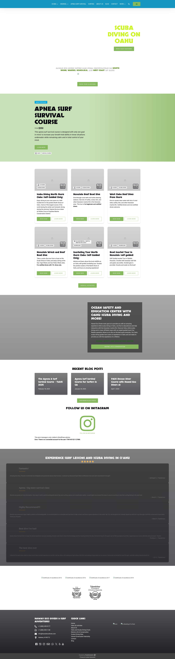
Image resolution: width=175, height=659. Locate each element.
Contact (114, 4)
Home (73, 623)
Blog (107, 4)
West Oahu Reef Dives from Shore (122, 196)
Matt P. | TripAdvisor (158, 519)
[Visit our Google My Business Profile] (40, 644)
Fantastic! (24, 468)
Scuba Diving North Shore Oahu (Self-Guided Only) (50, 196)
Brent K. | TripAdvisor (158, 497)
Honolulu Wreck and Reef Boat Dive (51, 254)
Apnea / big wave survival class (34, 488)
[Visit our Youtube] (63, 644)
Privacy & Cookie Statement (87, 657)
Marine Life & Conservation (80, 632)
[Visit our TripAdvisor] (48, 644)
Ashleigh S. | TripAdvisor (157, 478)
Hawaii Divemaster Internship (80, 636)
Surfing (91, 4)
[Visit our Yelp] (59, 644)
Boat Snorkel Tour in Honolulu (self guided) (122, 254)
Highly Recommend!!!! (29, 507)
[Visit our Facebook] (36, 644)
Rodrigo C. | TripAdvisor (157, 538)
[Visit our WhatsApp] (52, 644)
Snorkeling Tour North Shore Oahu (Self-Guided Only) (86, 255)
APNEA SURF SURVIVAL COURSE (53, 115)
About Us (99, 4)
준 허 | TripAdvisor (159, 557)
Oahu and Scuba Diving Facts (80, 630)
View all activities (76, 625)
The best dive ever (28, 548)
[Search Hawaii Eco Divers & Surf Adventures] (129, 4)
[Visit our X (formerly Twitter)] (56, 644)
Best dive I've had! (28, 528)
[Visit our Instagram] (44, 644)
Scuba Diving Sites (77, 634)
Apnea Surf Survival (78, 4)
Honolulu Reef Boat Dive (86, 194)
